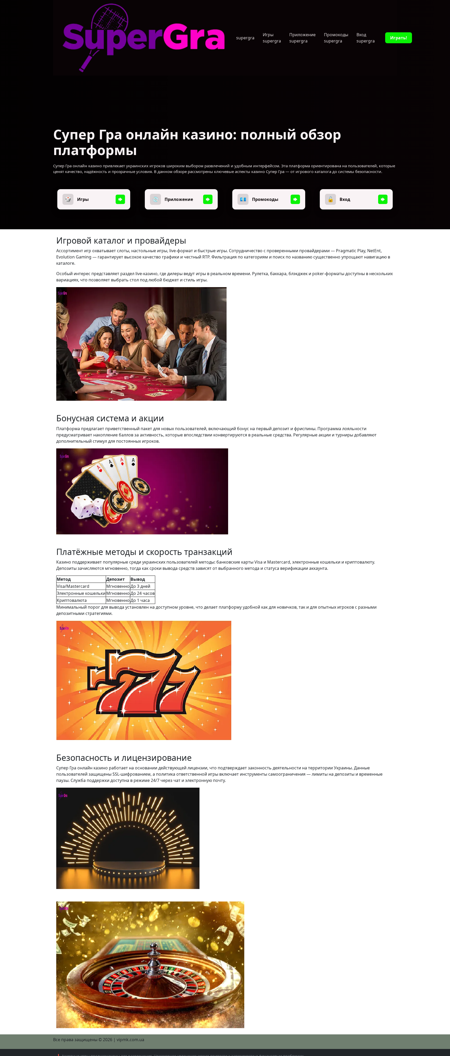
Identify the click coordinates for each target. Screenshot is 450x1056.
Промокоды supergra (336, 38)
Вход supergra (366, 38)
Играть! (398, 38)
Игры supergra (272, 38)
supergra (245, 38)
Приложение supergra (302, 38)
